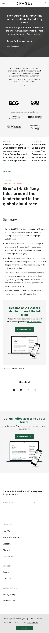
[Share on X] (21, 390)
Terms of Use (9, 600)
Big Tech (12, 183)
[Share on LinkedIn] (14, 390)
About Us (7, 550)
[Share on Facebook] (28, 390)
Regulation (21, 183)
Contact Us (8, 556)
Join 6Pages (8, 531)
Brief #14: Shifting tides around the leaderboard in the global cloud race (21, 196)
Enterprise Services (11, 537)
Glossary (7, 543)
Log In (21, 369)
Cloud (5, 183)
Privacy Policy (9, 594)
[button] (3, 3)
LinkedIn (7, 578)
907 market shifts (34, 322)
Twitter (6, 572)
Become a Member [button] (24, 329)
